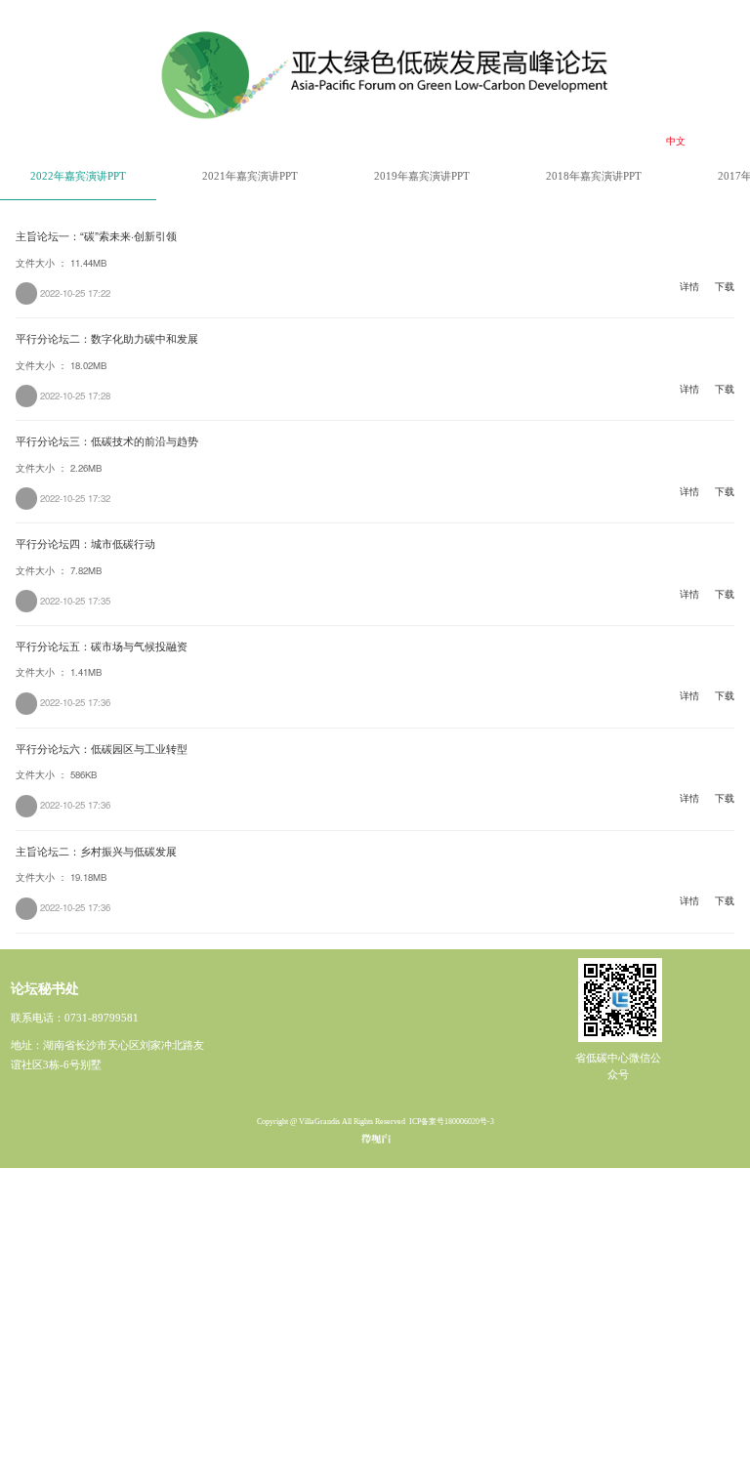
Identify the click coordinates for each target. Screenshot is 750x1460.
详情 (689, 287)
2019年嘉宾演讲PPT (422, 176)
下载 (724, 287)
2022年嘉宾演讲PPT (78, 176)
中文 (676, 140)
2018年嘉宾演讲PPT (594, 176)
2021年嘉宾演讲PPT (250, 176)
